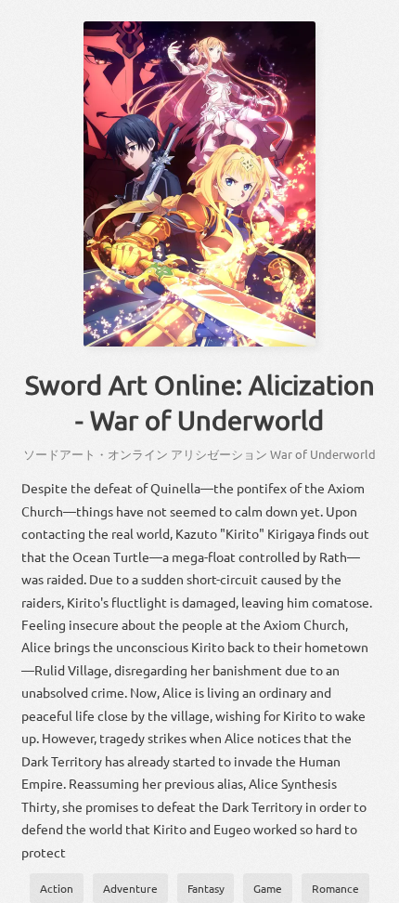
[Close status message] (371, 889)
